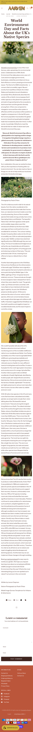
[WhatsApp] (21, 600)
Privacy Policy (5, 686)
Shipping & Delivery (7, 676)
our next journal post (11, 559)
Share (9, 600)
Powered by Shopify (26, 710)
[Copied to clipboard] (26, 600)
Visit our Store (21, 673)
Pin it (17, 600)
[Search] (27, 8)
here (20, 174)
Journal (8, 14)
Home (2, 14)
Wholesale (4, 683)
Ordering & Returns (7, 678)
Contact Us (4, 673)
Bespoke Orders (5, 681)
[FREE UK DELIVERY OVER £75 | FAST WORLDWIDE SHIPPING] (16, 2)
